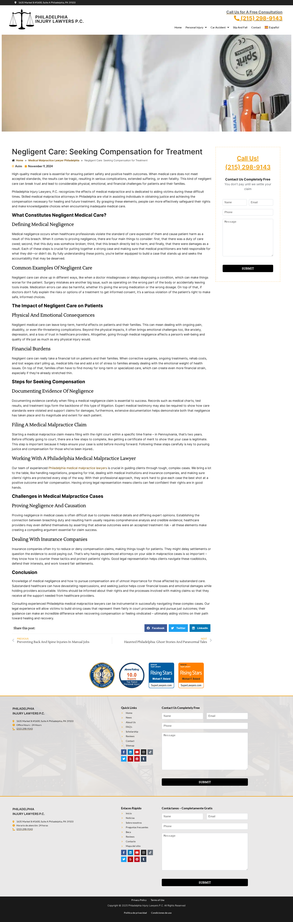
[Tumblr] (143, 759)
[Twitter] (123, 759)
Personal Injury (194, 27)
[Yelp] (130, 759)
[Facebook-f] (123, 752)
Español (274, 27)
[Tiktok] (150, 752)
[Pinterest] (137, 759)
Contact (256, 27)
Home (178, 27)
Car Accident (218, 27)
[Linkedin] (130, 752)
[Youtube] (137, 752)
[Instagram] (143, 752)
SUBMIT (248, 268)
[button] (155, 628)
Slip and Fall (240, 27)
